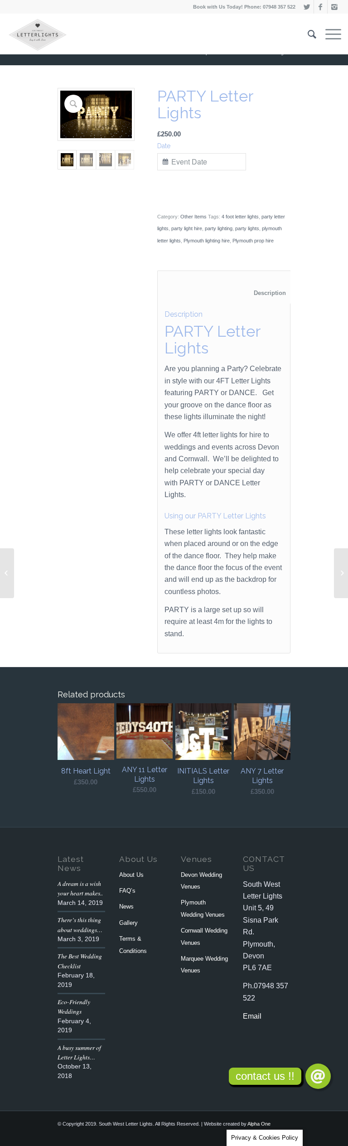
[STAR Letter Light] (341, 573)
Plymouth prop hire (253, 240)
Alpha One (259, 1124)
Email (252, 1016)
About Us (131, 874)
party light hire (186, 228)
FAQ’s (127, 890)
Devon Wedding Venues (201, 880)
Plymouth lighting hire (207, 240)
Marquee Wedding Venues (204, 964)
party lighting (218, 228)
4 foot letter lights (240, 216)
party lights (247, 228)
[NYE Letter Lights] (7, 573)
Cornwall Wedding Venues (204, 936)
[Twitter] (307, 7)
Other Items (193, 216)
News (126, 906)
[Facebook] (320, 7)
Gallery (128, 922)
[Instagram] (334, 7)
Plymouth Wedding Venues (203, 908)
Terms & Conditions (133, 944)
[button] (318, 1076)
